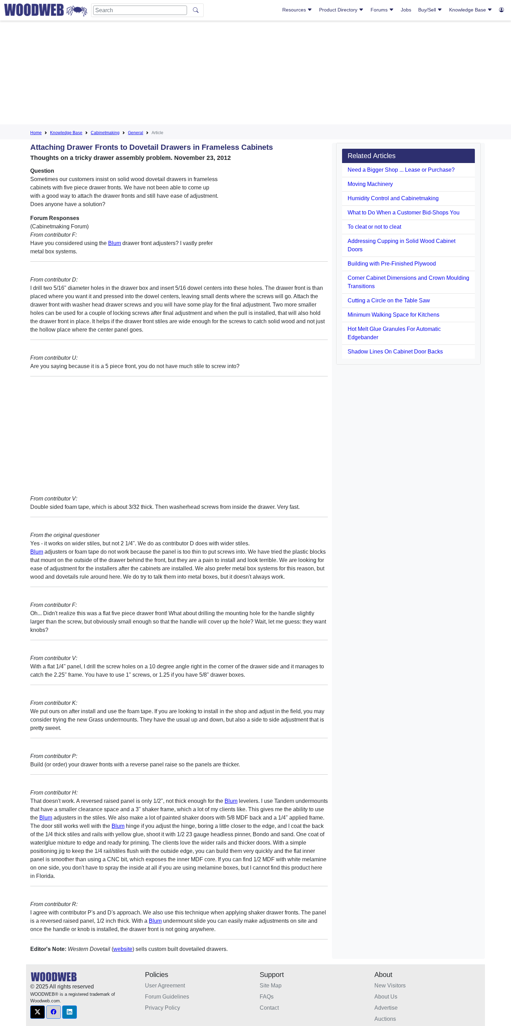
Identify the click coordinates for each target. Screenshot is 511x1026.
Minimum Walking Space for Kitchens (393, 315)
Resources (294, 10)
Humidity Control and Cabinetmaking (393, 198)
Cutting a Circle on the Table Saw (389, 300)
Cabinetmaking (105, 132)
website (122, 949)
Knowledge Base (468, 10)
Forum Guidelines (167, 997)
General (135, 132)
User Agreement (165, 985)
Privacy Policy (162, 1008)
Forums (380, 10)
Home (36, 132)
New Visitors (390, 985)
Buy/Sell (427, 10)
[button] (37, 1012)
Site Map (271, 985)
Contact (269, 1008)
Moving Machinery (370, 184)
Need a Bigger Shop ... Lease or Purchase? (401, 170)
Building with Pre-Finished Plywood (392, 264)
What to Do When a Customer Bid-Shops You (404, 212)
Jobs (406, 10)
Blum (114, 243)
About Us (385, 997)
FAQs (267, 997)
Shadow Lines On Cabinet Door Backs (395, 352)
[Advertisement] (255, 74)
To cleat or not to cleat (374, 227)
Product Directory (339, 10)
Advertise (386, 1008)
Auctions (385, 1019)
